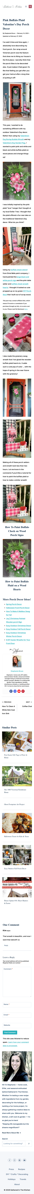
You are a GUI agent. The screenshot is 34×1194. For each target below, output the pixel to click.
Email (6, 1015)
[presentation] (17, 741)
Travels (23, 1179)
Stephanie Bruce (10, 33)
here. (26, 309)
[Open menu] (26, 6)
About (17, 1184)
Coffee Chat (27, 704)
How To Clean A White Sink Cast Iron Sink (8, 708)
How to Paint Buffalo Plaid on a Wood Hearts (17, 585)
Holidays (12, 1179)
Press (11, 1169)
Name (7, 1004)
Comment (8, 969)
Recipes (21, 1169)
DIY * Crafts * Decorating (17, 1174)
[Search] (28, 1143)
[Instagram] (15, 691)
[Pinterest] (23, 691)
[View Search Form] (30, 6)
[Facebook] (11, 691)
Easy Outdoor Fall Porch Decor (15, 868)
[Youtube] (19, 691)
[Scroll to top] (29, 1191)
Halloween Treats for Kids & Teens (16, 836)
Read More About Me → (11, 1133)
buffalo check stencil (19, 270)
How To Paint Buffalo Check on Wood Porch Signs (17, 531)
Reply (6, 945)
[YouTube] (24, 1160)
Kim (4, 930)
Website (7, 1025)
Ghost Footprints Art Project (14, 804)
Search (5, 1139)
